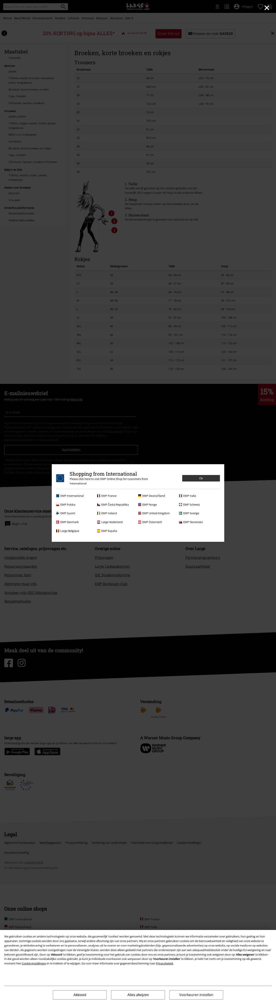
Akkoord (80, 995)
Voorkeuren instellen (196, 994)
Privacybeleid (164, 963)
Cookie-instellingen (34, 963)
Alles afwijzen (138, 995)
